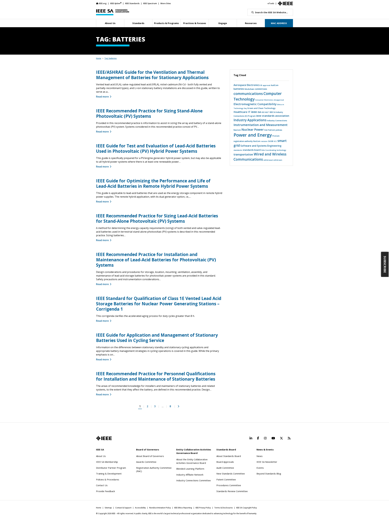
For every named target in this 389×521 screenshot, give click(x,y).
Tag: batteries (110, 58)
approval (266, 85)
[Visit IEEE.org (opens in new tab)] (104, 438)
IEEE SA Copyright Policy (246, 507)
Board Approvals (225, 461)
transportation (243, 154)
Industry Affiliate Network (189, 474)
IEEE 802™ (265, 112)
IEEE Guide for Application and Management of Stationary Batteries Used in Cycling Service (157, 337)
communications (248, 93)
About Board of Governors (150, 456)
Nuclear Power (252, 129)
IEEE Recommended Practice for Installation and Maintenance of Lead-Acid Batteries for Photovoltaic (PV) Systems (156, 259)
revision (264, 141)
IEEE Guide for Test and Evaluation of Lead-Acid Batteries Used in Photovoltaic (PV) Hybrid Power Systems (156, 148)
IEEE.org (103, 3)
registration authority (243, 141)
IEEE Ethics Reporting (183, 507)
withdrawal (268, 160)
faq (245, 108)
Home (98, 58)
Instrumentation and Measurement (260, 125)
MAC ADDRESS (279, 23)
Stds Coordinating (268, 150)
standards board (252, 149)
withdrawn (277, 160)
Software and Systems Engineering (260, 145)
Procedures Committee (228, 485)
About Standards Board (228, 456)
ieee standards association (272, 115)
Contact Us (102, 485)
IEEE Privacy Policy (203, 507)
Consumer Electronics (264, 100)
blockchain (249, 89)
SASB (270, 141)
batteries (239, 88)
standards (238, 150)
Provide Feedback (105, 491)
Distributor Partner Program (111, 467)
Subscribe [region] (385, 264)
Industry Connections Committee (193, 480)
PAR (266, 130)
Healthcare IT (242, 112)
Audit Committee (225, 467)
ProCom (275, 136)
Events (260, 467)
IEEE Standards (132, 3)
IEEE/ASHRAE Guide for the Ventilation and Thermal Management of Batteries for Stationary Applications (152, 74)
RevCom (256, 141)
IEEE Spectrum (150, 3)
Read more (102, 96)
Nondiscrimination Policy (160, 507)
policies (279, 130)
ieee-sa (256, 112)
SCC (275, 141)
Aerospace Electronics (247, 85)
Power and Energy (253, 135)
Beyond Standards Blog (268, 473)
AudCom (274, 85)
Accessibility (140, 507)
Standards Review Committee (232, 491)
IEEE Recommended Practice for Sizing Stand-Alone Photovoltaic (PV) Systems (149, 113)
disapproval (279, 100)
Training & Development (109, 473)
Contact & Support (123, 507)
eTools (271, 3)
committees (261, 89)
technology (281, 150)
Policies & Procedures (107, 479)
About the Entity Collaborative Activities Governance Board (192, 461)
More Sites (165, 3)
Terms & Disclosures (223, 507)
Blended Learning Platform (190, 468)
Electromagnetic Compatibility (255, 104)
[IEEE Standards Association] (112, 12)
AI (261, 85)
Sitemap (108, 507)
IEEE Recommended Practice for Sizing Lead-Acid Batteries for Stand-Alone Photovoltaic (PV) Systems (157, 218)
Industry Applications (250, 120)
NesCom (237, 130)
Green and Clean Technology (261, 108)
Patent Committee (226, 479)
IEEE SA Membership (107, 461)
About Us (101, 456)
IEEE (115, 3)
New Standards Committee (230, 473)
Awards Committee (146, 461)
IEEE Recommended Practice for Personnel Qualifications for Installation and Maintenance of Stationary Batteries (155, 376)
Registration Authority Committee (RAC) (154, 469)
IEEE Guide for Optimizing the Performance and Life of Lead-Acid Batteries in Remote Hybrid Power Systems (153, 183)
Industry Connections (277, 120)
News (259, 456)
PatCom (271, 130)
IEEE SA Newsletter (266, 461)
